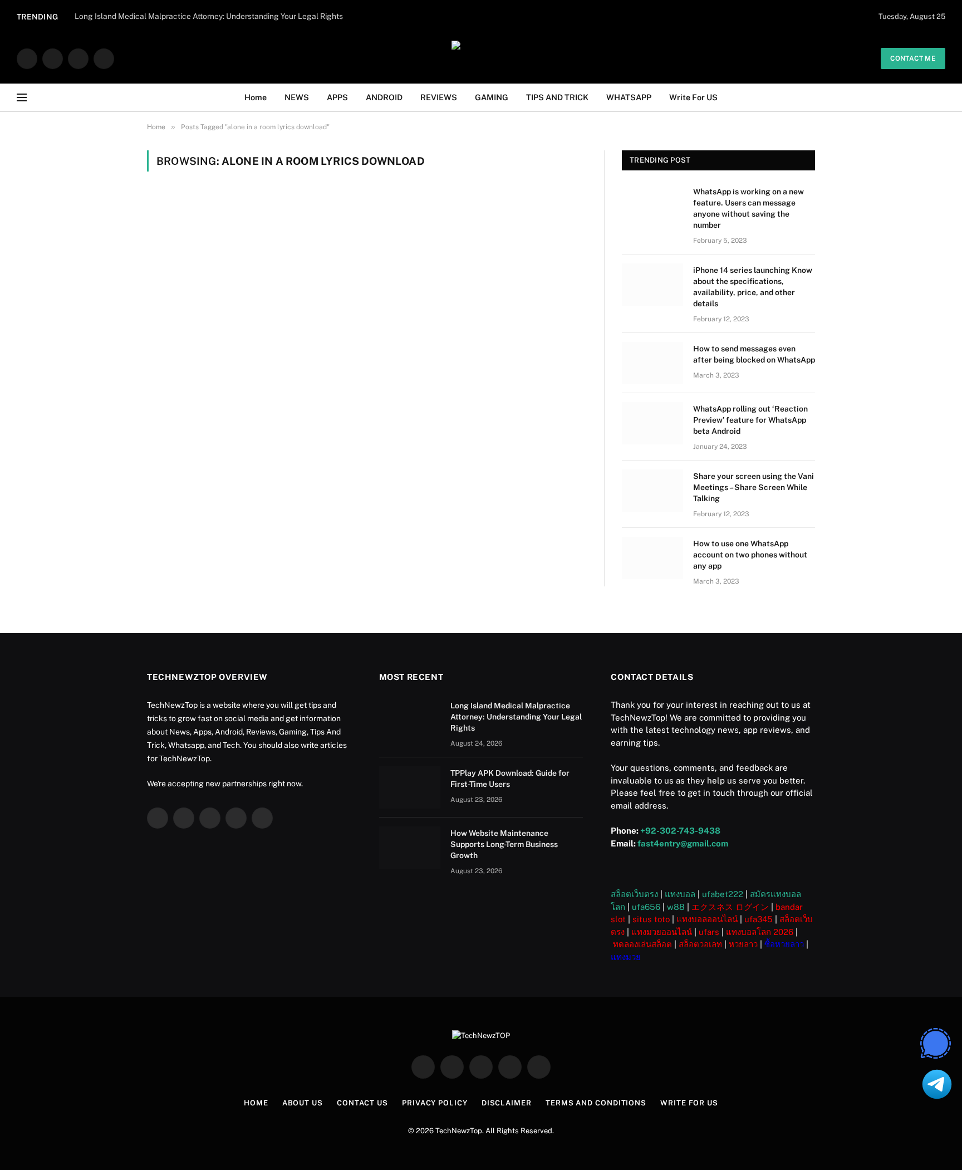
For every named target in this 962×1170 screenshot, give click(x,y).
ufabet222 (722, 894)
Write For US (693, 97)
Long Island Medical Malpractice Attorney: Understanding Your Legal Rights (516, 716)
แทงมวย (626, 957)
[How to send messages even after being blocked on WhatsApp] (652, 363)
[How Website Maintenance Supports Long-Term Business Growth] (409, 847)
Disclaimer (507, 1103)
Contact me (913, 58)
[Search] (940, 97)
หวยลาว (743, 944)
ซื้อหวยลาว (784, 944)
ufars (709, 932)
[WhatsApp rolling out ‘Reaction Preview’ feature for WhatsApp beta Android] (652, 423)
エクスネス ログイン (730, 907)
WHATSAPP (628, 97)
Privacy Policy (435, 1103)
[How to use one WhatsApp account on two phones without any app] (652, 558)
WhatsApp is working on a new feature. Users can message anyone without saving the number (748, 208)
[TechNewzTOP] (481, 58)
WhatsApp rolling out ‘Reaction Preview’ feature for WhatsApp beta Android (750, 419)
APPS (337, 97)
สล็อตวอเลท (700, 944)
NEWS (296, 97)
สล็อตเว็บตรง (634, 894)
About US (302, 1103)
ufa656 (646, 907)
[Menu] (22, 97)
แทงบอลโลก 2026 (759, 932)
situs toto (651, 919)
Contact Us (362, 1103)
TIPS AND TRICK (557, 97)
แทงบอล (680, 894)
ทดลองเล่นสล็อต (642, 944)
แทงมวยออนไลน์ (661, 932)
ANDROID (384, 97)
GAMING (491, 97)
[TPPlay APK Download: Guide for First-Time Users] (409, 787)
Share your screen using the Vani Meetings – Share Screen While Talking (753, 487)
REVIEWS (438, 97)
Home (255, 97)
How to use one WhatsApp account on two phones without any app (750, 554)
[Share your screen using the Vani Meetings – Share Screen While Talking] (652, 490)
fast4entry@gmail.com (682, 843)
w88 (676, 907)
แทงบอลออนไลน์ (707, 919)
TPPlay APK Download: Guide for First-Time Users (510, 778)
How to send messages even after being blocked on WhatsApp (754, 354)
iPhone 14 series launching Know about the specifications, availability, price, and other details (752, 287)
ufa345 (758, 919)
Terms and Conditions (596, 1103)
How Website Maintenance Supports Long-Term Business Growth (504, 844)
